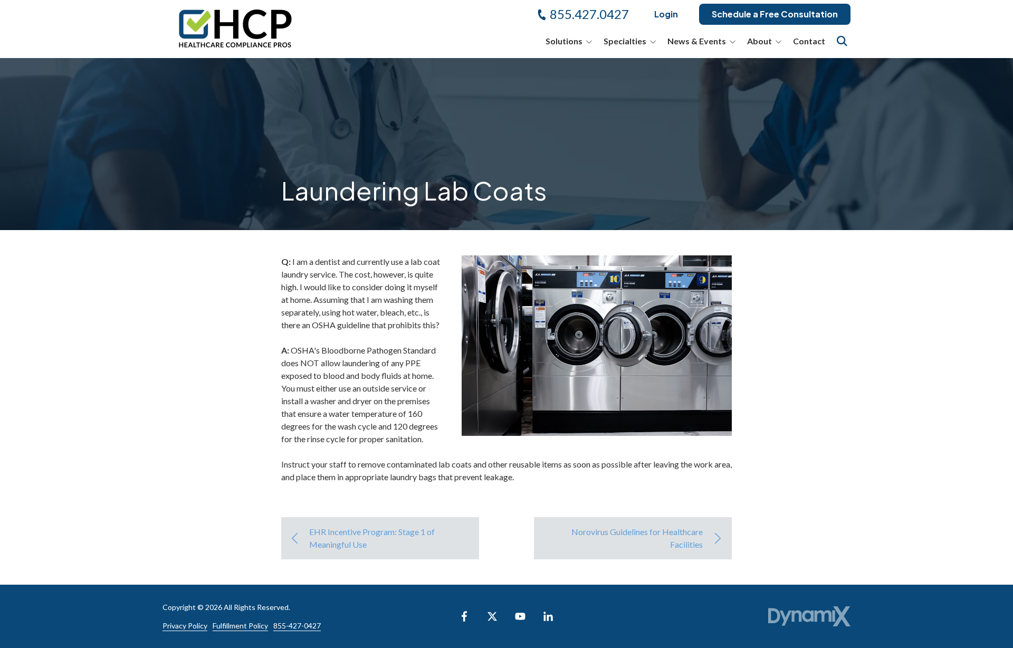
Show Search (842, 41)
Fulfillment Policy (240, 625)
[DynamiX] (809, 616)
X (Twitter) (492, 616)
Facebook (464, 616)
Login (666, 14)
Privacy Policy (185, 625)
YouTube (520, 616)
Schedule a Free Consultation (775, 14)
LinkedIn (548, 616)
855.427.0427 (589, 14)
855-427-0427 (297, 625)
